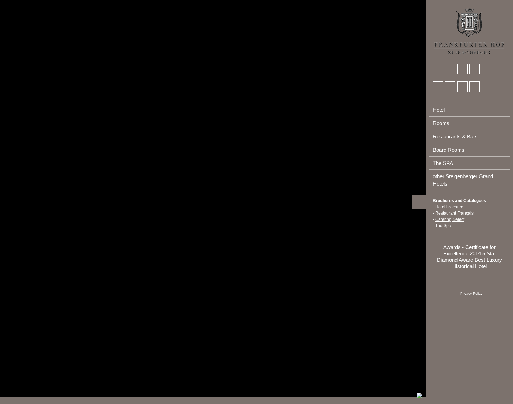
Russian (477, 3)
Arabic (438, 3)
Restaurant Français (454, 213)
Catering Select (449, 219)
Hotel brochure (449, 206)
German (451, 3)
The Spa (443, 225)
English (464, 3)
